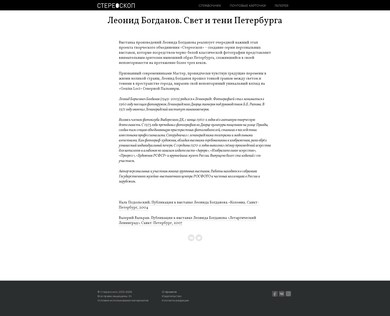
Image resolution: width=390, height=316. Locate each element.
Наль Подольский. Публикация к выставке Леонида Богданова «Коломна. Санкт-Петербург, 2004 (189, 205)
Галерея (281, 6)
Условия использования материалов (123, 300)
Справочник (210, 6)
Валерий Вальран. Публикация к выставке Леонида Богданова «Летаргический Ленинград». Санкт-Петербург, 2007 (187, 220)
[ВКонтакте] (191, 237)
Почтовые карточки (248, 6)
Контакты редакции (175, 300)
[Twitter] (199, 237)
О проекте (169, 291)
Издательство (172, 296)
